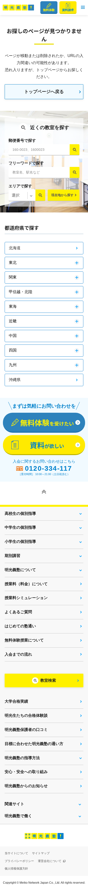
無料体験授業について (24, 640)
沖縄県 (15, 380)
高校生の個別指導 (20, 513)
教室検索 (48, 680)
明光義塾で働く (18, 816)
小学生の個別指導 (20, 541)
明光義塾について (20, 570)
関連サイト (14, 804)
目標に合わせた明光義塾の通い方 (34, 744)
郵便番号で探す (22, 140)
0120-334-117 (48, 468)
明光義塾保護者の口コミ (26, 729)
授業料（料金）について (26, 584)
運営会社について (50, 861)
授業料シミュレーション (26, 598)
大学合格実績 (16, 701)
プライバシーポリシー (19, 861)
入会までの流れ (18, 654)
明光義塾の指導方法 (22, 758)
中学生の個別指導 (20, 527)
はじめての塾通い (20, 626)
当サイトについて (16, 853)
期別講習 (12, 556)
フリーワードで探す (26, 163)
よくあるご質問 (18, 612)
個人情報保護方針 (16, 868)
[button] (83, 7)
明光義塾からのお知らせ (26, 786)
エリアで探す (20, 186)
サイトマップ (41, 853)
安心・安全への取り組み (26, 772)
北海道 (15, 248)
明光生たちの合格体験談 (26, 715)
